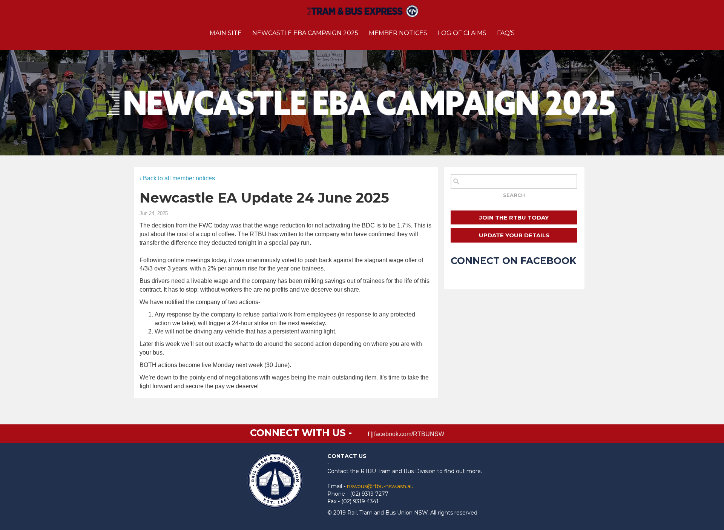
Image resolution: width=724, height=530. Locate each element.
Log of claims (462, 33)
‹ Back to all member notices (177, 178)
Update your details (514, 235)
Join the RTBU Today (514, 217)
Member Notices (398, 33)
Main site (226, 33)
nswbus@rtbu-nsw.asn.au (380, 486)
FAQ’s (506, 33)
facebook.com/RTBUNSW (409, 434)
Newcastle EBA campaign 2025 (305, 33)
